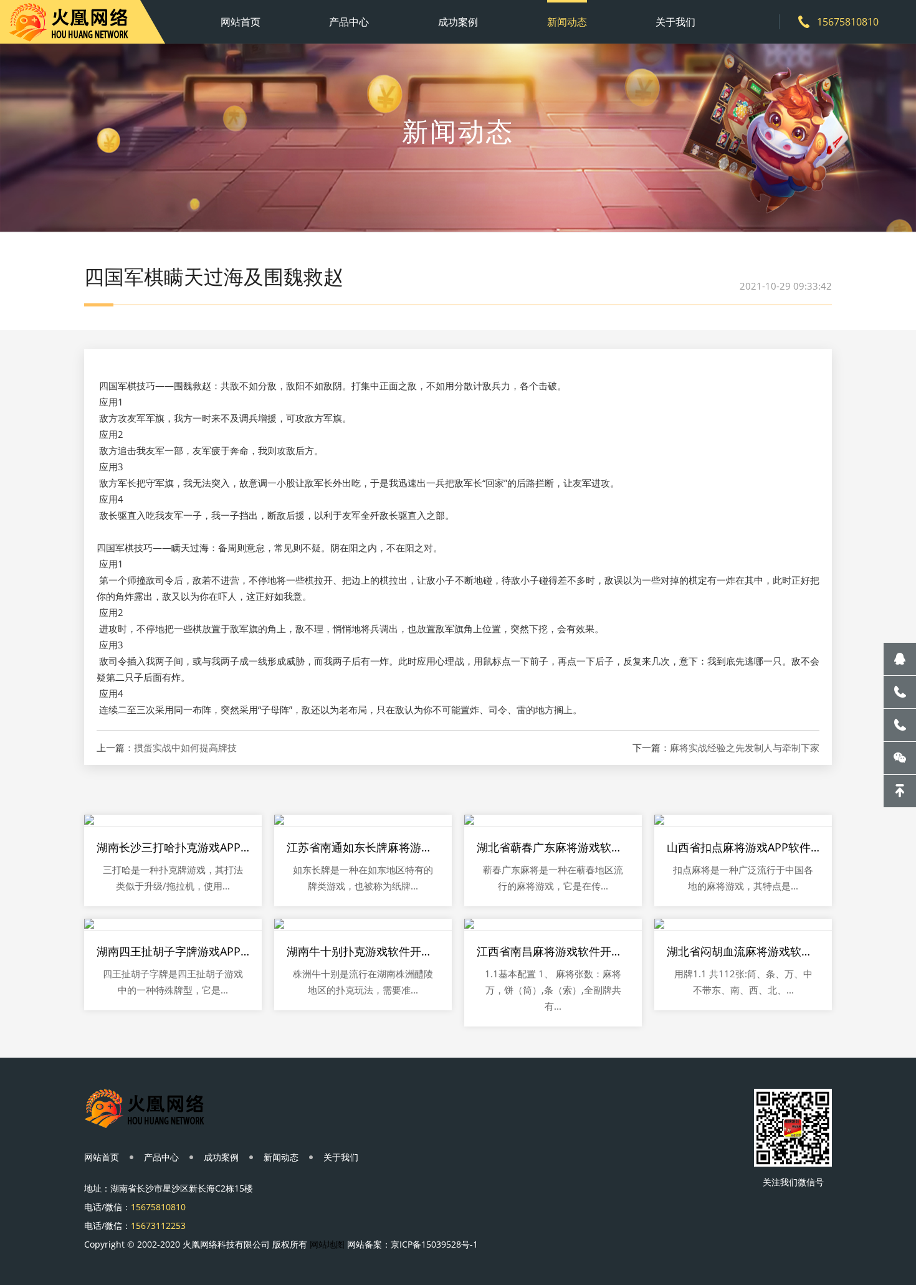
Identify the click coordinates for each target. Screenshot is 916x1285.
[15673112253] (900, 725)
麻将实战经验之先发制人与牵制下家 (744, 747)
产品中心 (349, 22)
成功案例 (458, 22)
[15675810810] (900, 692)
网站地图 (327, 1244)
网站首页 (240, 22)
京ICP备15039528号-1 (434, 1244)
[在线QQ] (900, 659)
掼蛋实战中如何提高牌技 (185, 747)
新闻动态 (567, 22)
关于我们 (675, 22)
